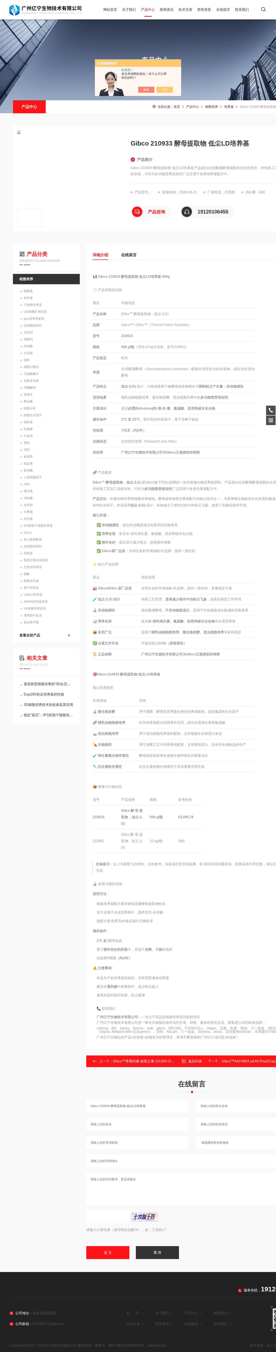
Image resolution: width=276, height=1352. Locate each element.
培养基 (229, 106)
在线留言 (223, 9)
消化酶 (28, 498)
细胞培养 (211, 106)
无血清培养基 (33, 567)
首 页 (132, 1313)
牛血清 (28, 436)
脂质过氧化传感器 (36, 560)
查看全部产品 (29, 635)
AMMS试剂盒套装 (36, 601)
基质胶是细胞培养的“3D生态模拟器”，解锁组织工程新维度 (48, 684)
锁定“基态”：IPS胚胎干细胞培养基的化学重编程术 (48, 715)
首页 (177, 106)
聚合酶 (28, 401)
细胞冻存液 (31, 581)
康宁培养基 (31, 587)
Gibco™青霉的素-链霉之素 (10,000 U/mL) (145, 1061)
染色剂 (28, 332)
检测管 (28, 456)
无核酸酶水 (31, 373)
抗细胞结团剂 (33, 546)
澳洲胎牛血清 (33, 615)
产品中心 (148, 9)
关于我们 (129, 9)
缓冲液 (28, 491)
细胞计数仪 (31, 367)
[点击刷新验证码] (144, 1217)
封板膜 (28, 429)
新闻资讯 (167, 9)
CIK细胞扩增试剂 (35, 311)
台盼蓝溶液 (31, 380)
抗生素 (28, 518)
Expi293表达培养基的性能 (44, 694)
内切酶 (28, 346)
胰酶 (27, 574)
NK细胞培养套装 (35, 608)
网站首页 (110, 9)
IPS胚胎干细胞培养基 (38, 525)
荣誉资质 (204, 9)
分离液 (28, 511)
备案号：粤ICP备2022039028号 (119, 1345)
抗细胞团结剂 (33, 325)
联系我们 (242, 9)
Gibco (28, 532)
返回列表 (195, 1061)
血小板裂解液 (33, 539)
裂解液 (28, 291)
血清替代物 (31, 622)
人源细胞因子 (33, 477)
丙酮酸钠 (30, 387)
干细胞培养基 (33, 304)
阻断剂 (28, 339)
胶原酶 (28, 470)
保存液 (28, 298)
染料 (27, 360)
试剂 (27, 449)
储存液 (28, 422)
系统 (27, 442)
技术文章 (185, 9)
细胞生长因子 (33, 415)
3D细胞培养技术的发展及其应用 (48, 705)
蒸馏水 (28, 394)
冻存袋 (28, 505)
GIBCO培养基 (33, 594)
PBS (27, 484)
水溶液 (28, 353)
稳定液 (28, 463)
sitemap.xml (157, 1345)
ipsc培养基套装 (34, 318)
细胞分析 (30, 408)
